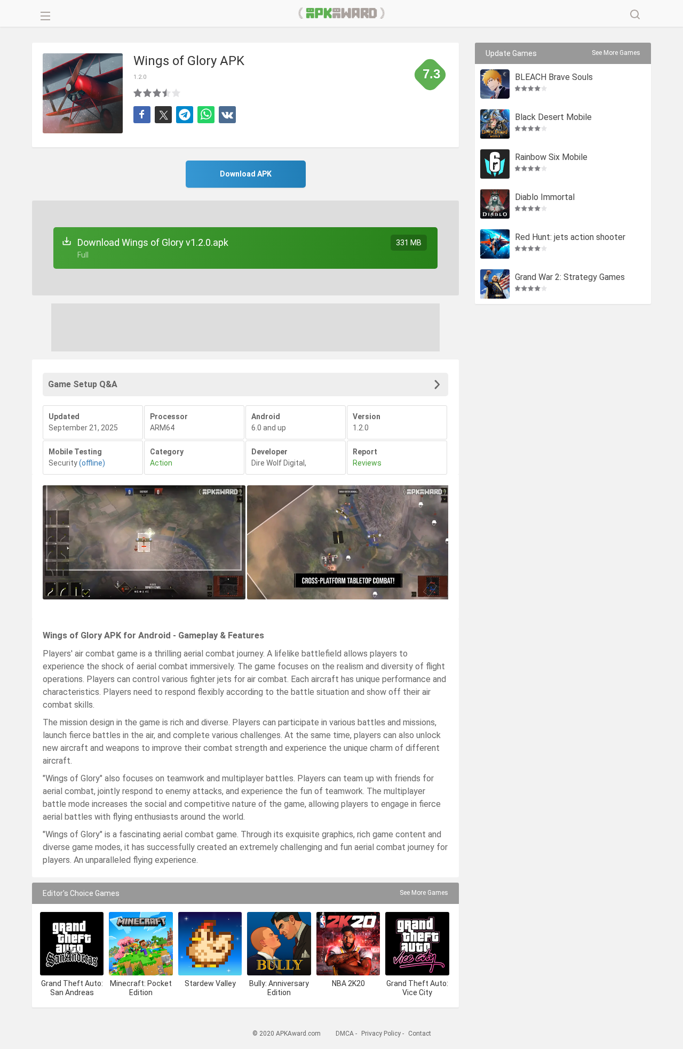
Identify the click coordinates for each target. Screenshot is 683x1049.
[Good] (157, 93)
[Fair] (148, 93)
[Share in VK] (227, 114)
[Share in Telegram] (184, 114)
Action (161, 463)
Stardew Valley (210, 983)
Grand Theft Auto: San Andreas (72, 988)
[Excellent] (176, 93)
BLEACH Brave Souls (554, 77)
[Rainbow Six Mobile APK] (495, 164)
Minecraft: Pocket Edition (141, 988)
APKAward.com (342, 13)
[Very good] (167, 93)
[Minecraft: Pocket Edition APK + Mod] (140, 943)
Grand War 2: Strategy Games (570, 277)
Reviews (367, 463)
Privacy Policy (381, 1033)
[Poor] (138, 93)
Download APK (246, 174)
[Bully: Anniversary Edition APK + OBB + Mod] (279, 943)
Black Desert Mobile (553, 117)
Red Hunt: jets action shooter (570, 237)
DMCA (345, 1033)
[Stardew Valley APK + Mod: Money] (210, 943)
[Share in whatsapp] (206, 114)
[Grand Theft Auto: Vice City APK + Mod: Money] (417, 943)
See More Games (424, 892)
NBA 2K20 (348, 983)
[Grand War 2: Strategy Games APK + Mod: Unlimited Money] (495, 284)
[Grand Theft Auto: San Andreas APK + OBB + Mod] (72, 943)
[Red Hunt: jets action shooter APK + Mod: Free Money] (495, 244)
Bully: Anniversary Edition (279, 988)
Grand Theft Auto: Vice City (417, 988)
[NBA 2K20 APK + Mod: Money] (348, 943)
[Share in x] (163, 114)
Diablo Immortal (545, 197)
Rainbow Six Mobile (551, 157)
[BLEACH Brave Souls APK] (495, 84)
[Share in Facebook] (141, 114)
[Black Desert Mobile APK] (495, 124)
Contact (419, 1033)
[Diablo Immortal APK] (495, 204)
